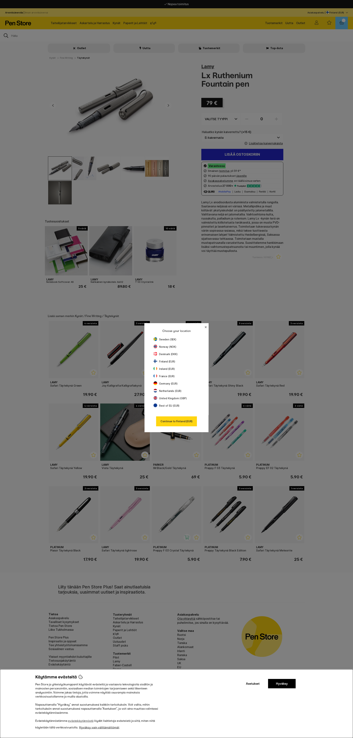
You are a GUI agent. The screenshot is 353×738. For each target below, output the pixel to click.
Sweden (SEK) (167, 339)
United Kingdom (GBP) (173, 398)
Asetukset (253, 683)
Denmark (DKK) (168, 354)
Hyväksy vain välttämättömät (99, 727)
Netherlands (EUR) (170, 390)
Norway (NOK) (167, 346)
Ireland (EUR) (167, 368)
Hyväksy (282, 683)
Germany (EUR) (168, 383)
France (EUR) (167, 376)
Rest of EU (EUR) (169, 405)
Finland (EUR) (167, 361)
